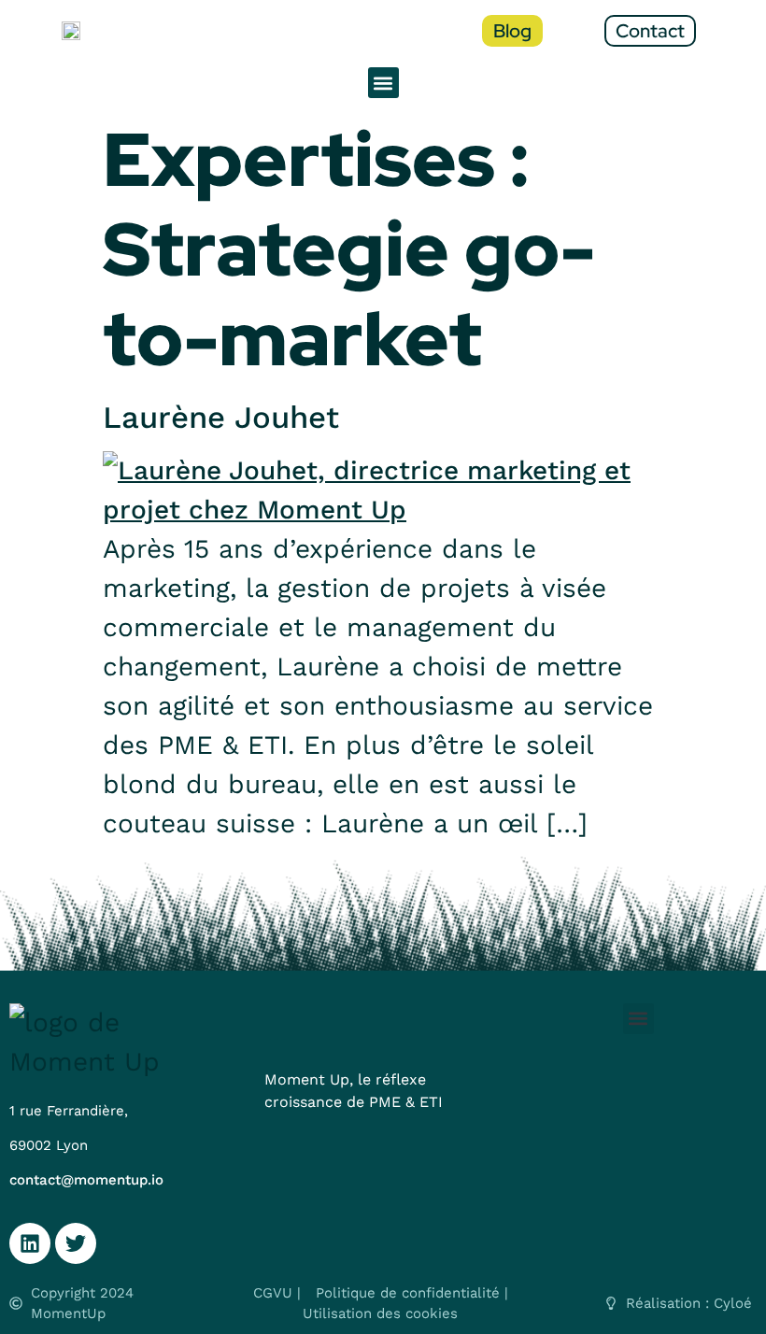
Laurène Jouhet (221, 417)
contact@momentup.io (86, 1179)
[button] (383, 82)
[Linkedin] (29, 1243)
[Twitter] (75, 1243)
